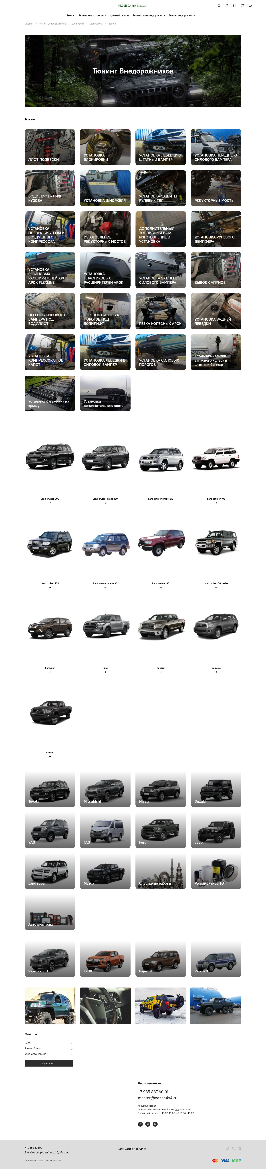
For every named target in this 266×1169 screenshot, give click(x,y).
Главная (29, 23)
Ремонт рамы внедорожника (149, 15)
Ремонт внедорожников (92, 15)
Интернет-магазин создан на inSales (43, 1160)
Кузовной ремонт (119, 15)
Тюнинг (71, 15)
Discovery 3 (96, 23)
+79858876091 (34, 1147)
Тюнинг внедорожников (182, 15)
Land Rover (78, 23)
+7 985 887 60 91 (153, 1091)
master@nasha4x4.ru (157, 1097)
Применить (48, 1063)
